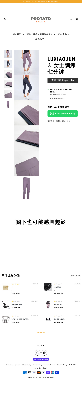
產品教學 (40, 38)
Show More (41, 332)
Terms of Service (49, 365)
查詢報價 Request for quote (62, 80)
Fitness (45, 368)
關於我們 (17, 34)
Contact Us (72, 365)
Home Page (9, 365)
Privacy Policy (26, 365)
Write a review (75, 275)
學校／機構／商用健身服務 (40, 34)
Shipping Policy (62, 365)
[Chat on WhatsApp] (63, 113)
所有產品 (62, 34)
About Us (38, 368)
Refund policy (37, 365)
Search (17, 365)
